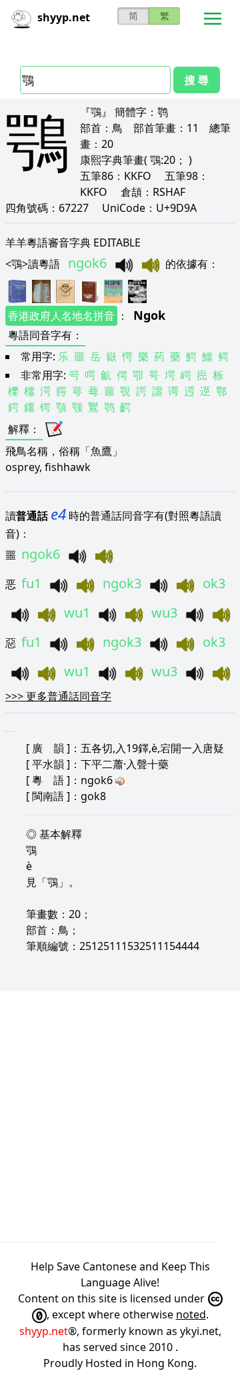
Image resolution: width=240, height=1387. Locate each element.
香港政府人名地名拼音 (61, 315)
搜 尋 (197, 80)
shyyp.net (43, 1331)
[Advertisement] (120, 1116)
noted (191, 1314)
